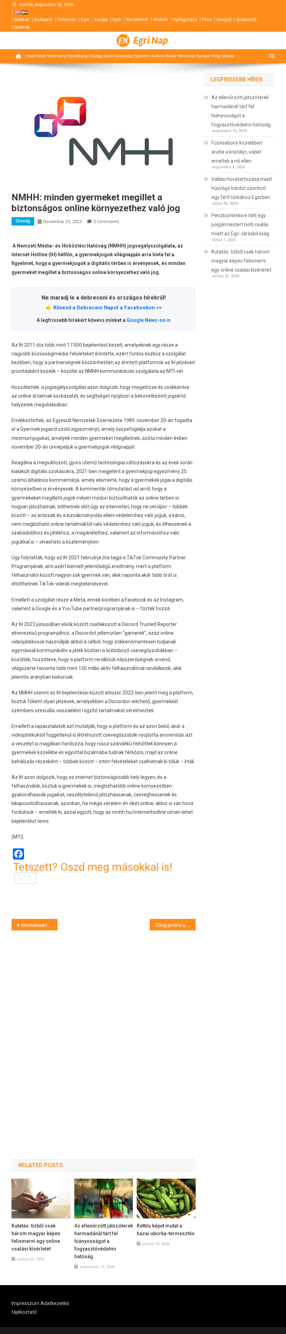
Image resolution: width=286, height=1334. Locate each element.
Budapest (43, 19)
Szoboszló (246, 19)
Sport (108, 56)
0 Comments (106, 221)
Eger (85, 19)
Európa (101, 19)
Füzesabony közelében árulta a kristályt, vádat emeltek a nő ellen (236, 152)
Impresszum (25, 1303)
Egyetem (142, 56)
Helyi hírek (36, 56)
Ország (95, 56)
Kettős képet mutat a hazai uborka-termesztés (166, 1229)
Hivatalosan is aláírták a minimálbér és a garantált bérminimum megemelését (39, 925)
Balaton (21, 19)
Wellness (186, 56)
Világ (215, 56)
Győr (117, 19)
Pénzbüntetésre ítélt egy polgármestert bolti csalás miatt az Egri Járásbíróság (240, 224)
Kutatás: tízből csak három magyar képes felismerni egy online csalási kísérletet (36, 1237)
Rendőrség (77, 56)
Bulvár (171, 56)
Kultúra (157, 56)
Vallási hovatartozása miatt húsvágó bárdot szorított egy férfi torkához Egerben (241, 188)
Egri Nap (150, 40)
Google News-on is (149, 320)
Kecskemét (137, 19)
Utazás (227, 56)
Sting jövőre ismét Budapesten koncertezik (175, 925)
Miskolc (160, 19)
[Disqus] (104, 1032)
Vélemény (56, 56)
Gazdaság (123, 56)
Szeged (224, 19)
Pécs (207, 19)
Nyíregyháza (185, 19)
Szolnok (22, 27)
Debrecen (67, 19)
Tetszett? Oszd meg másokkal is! (92, 867)
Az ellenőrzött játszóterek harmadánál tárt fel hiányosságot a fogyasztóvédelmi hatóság (103, 1241)
